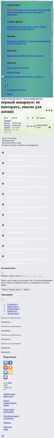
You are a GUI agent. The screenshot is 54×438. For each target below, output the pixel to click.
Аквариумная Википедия (9, 395)
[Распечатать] (6, 377)
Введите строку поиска (11, 276)
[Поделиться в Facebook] (10, 363)
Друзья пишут (13, 313)
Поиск (10, 68)
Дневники (11, 10)
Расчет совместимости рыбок (19, 12)
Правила (30, 29)
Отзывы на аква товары (27, 10)
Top (2, 436)
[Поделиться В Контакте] (6, 363)
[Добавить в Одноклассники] (10, 367)
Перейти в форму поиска (11, 289)
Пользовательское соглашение (11, 417)
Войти (10, 94)
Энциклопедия (43, 10)
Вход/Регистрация (21, 68)
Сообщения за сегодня (16, 27)
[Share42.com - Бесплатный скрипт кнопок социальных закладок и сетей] (10, 377)
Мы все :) (26, 56)
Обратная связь (13, 72)
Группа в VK (20, 43)
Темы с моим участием (36, 27)
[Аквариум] (23, 77)
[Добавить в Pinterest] (6, 367)
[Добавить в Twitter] (6, 372)
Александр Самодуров (16, 124)
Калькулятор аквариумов (9, 410)
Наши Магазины (14, 56)
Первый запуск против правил (7, 124)
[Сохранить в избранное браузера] (10, 372)
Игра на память (37, 56)
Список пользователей (16, 29)
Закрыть (26, 289)
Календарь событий (15, 41)
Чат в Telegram (30, 41)
